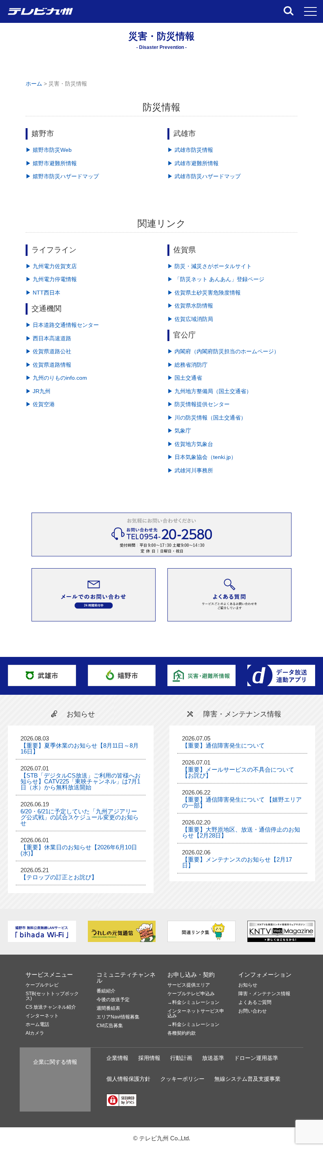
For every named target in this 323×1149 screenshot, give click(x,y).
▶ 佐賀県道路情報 (48, 365)
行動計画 (181, 1058)
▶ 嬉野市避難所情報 (51, 163)
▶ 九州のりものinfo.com (56, 378)
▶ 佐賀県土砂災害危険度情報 (204, 293)
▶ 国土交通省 (184, 378)
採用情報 (149, 1058)
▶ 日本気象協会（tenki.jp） (201, 457)
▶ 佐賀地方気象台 (190, 444)
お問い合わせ (252, 1011)
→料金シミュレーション (193, 1002)
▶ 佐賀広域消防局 (190, 319)
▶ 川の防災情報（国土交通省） (206, 418)
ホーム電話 (37, 1024)
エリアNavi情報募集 (118, 1017)
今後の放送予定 (113, 999)
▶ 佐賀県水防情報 (190, 306)
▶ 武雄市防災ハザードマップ (204, 176)
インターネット (42, 1015)
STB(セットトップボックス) (52, 996)
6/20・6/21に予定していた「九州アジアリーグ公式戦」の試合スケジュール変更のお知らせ (79, 817)
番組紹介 (106, 991)
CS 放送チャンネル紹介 (51, 1007)
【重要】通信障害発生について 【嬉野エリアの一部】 (242, 802)
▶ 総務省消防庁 (187, 365)
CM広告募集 (110, 1025)
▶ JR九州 (38, 391)
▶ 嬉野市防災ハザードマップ (62, 176)
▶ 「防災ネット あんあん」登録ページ (215, 279)
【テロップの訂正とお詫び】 (58, 877)
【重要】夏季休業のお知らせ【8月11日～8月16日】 (79, 748)
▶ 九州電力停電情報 (51, 279)
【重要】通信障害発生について (223, 745)
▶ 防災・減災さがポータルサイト (209, 266)
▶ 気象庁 (179, 431)
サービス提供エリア (188, 985)
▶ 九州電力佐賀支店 (51, 266)
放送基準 (213, 1058)
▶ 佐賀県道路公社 (48, 351)
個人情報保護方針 (128, 1079)
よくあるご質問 (254, 1002)
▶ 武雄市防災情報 (190, 150)
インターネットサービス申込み (195, 1013)
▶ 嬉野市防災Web (49, 150)
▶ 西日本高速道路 (48, 338)
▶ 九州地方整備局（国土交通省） (209, 391)
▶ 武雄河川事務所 (190, 471)
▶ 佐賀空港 (40, 404)
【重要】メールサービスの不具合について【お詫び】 (238, 772)
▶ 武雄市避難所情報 (193, 163)
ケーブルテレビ (42, 985)
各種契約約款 (181, 1033)
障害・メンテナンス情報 (264, 993)
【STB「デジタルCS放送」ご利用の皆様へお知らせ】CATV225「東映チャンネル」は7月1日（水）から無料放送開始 (80, 781)
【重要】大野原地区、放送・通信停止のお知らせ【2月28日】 (241, 832)
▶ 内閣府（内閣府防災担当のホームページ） (223, 351)
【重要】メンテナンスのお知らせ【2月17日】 (237, 862)
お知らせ (247, 985)
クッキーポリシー (182, 1079)
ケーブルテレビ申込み (191, 993)
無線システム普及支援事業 (247, 1079)
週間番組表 (108, 1008)
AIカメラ (35, 1033)
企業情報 (117, 1058)
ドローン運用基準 (256, 1058)
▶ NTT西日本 (43, 293)
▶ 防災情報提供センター (198, 404)
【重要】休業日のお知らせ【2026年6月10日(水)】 (78, 850)
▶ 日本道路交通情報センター (62, 325)
